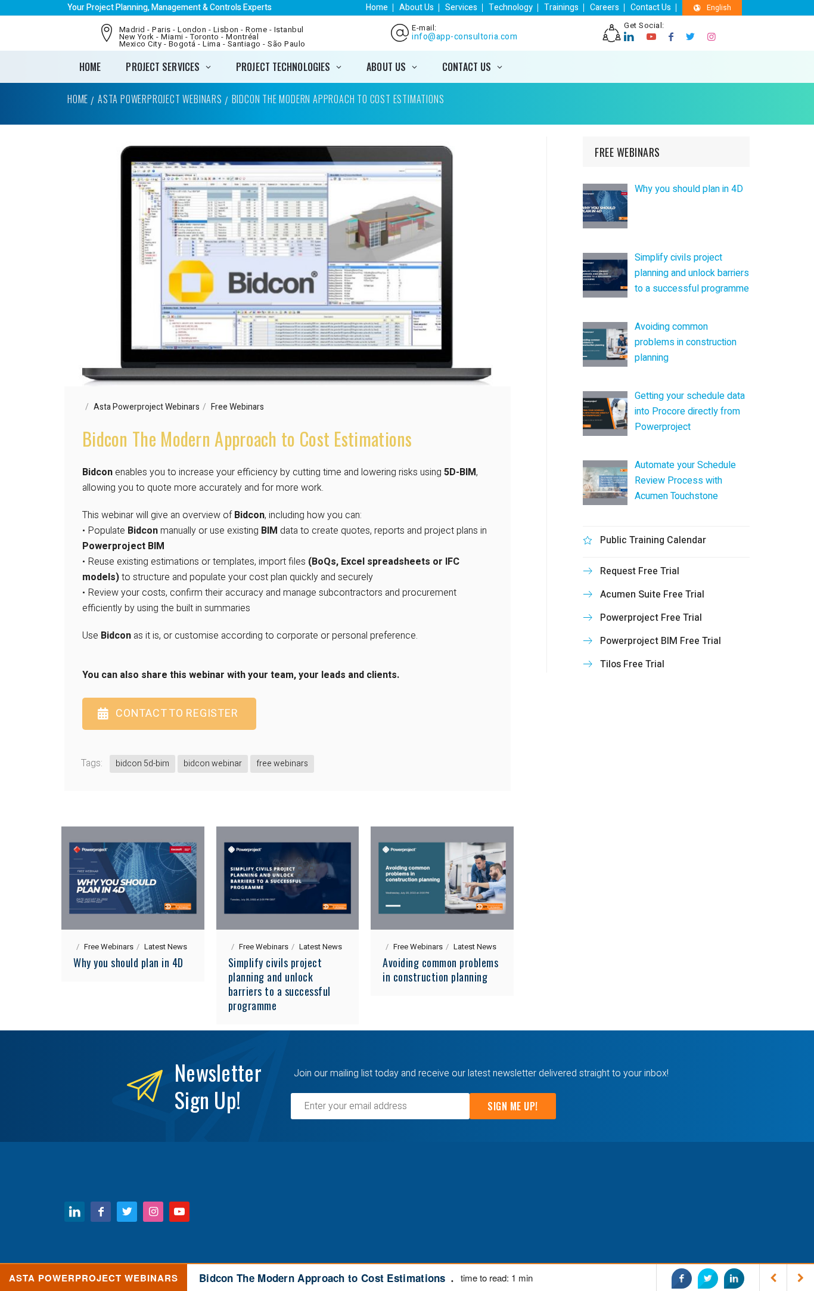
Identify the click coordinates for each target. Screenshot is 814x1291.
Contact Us (650, 7)
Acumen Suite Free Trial (652, 594)
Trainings (561, 7)
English (719, 7)
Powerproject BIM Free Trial (660, 641)
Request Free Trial (639, 571)
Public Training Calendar (653, 540)
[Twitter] (690, 37)
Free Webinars (237, 407)
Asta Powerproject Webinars (160, 99)
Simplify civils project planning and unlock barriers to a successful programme (279, 984)
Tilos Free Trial (632, 664)
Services (461, 7)
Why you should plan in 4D (128, 962)
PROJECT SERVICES (163, 67)
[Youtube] (652, 37)
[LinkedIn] (629, 37)
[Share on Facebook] (682, 1278)
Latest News (165, 946)
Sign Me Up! (512, 1106)
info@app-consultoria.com (464, 37)
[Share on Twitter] (708, 1278)
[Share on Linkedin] (734, 1278)
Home (377, 7)
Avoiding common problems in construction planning (440, 969)
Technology (511, 7)
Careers (604, 7)
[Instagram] (711, 37)
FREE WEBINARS (627, 152)
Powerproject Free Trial (651, 618)
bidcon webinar (213, 763)
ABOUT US (386, 67)
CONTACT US (466, 67)
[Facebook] (671, 37)
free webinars (282, 763)
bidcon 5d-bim (142, 763)
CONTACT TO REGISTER (177, 713)
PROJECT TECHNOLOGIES (283, 67)
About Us (416, 7)
